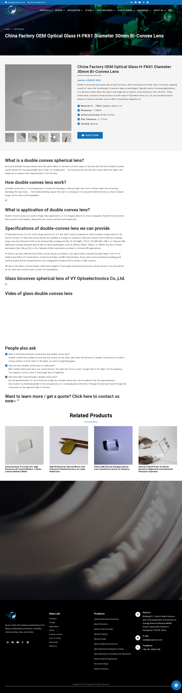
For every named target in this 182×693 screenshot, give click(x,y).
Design (52, 622)
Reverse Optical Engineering (105, 659)
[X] (143, 2)
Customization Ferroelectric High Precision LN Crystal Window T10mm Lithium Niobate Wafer (23, 469)
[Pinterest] (147, 2)
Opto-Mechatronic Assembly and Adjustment (112, 654)
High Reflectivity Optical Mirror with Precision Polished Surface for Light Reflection (67, 469)
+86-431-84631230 (151, 649)
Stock (51, 630)
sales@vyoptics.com (15, 576)
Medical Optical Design (103, 629)
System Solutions (101, 669)
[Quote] (176, 685)
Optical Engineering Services (106, 644)
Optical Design (100, 639)
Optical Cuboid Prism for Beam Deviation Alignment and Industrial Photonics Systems (156, 469)
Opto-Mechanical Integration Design (109, 649)
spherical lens (68, 160)
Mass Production (101, 624)
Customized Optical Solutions (106, 619)
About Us (53, 646)
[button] (169, 10)
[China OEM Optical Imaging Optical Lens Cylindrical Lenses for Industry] (113, 428)
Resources (53, 642)
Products (53, 619)
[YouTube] (139, 2)
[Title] (9, 10)
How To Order (55, 638)
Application (54, 626)
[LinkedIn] (131, 2)
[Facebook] (135, 2)
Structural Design (101, 664)
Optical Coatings (101, 634)
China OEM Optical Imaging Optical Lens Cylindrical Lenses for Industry (111, 468)
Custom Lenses (55, 634)
